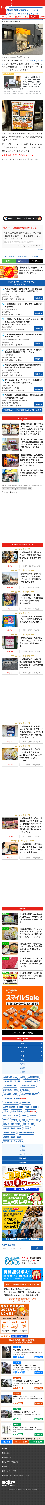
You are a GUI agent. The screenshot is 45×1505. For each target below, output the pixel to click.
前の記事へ (9, 256)
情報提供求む (8, 1457)
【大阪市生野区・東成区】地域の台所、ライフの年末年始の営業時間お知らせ (31, 975)
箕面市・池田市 (16, 1111)
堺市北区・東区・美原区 (11, 1124)
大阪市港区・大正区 (10, 1094)
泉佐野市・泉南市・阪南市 (12, 1137)
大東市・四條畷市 (9, 1107)
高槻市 (24, 1115)
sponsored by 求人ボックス (22, 284)
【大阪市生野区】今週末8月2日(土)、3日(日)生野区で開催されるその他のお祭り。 (31, 619)
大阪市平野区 (26, 1102)
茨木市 (5, 1111)
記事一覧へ (22, 256)
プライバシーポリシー (11, 1471)
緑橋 (29, 489)
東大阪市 (14, 1120)
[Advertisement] (22, 519)
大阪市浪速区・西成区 (10, 1102)
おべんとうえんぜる (8, 489)
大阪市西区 (25, 1090)
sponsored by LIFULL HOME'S (22, 1342)
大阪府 (18, 21)
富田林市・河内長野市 (26, 1132)
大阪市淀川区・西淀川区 (11, 1081)
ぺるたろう (14, 492)
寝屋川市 (33, 1115)
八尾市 (23, 1120)
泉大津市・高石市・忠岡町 (12, 1128)
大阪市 (22, 1077)
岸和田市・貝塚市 (9, 1132)
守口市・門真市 (24, 1107)
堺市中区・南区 (28, 1124)
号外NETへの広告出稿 (11, 1462)
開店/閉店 (34, 17)
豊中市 (30, 1111)
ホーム (6, 1448)
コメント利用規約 (37, 249)
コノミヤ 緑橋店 (22, 489)
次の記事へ (35, 256)
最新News (18, 17)
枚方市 (5, 1120)
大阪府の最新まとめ (10, 1077)
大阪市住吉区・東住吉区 (14, 1098)
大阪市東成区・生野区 (10, 1090)
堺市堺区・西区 (34, 1120)
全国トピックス (6, 17)
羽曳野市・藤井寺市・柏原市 (13, 1141)
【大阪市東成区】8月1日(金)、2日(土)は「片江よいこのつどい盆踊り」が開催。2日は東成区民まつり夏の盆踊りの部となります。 (31, 731)
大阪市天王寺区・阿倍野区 (29, 1094)
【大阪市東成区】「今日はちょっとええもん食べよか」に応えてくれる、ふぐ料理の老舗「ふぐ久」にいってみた (31, 754)
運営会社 (6, 1453)
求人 (26, 17)
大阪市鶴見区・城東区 (27, 1085)
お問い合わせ (8, 1466)
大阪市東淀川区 (33, 1077)
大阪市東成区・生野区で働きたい (22, 282)
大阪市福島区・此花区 (30, 1081)
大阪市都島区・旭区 (10, 1085)
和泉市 (27, 1128)
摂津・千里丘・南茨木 (10, 1115)
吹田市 (35, 1107)
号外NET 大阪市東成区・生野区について (16, 1475)
